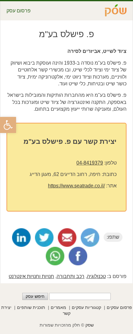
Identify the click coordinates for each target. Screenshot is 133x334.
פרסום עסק (18, 10)
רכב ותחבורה (70, 276)
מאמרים (58, 307)
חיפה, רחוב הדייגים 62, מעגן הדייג (65, 174)
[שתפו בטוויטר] (44, 237)
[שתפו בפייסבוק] (78, 256)
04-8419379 (89, 162)
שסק (89, 325)
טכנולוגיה (96, 276)
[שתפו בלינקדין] (21, 237)
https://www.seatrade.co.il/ (76, 185)
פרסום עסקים (119, 307)
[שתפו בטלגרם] (90, 237)
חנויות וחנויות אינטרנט (31, 276)
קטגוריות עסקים (86, 307)
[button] (8, 125)
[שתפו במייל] (67, 237)
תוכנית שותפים (31, 307)
